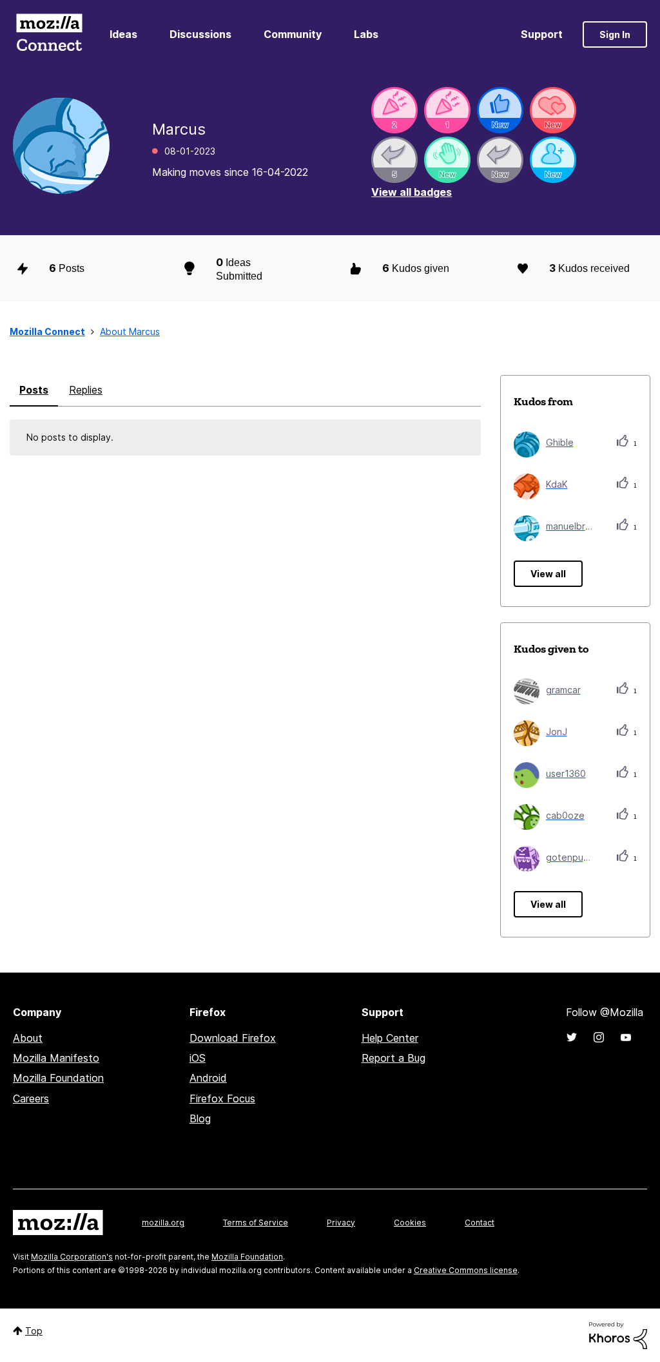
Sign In (614, 34)
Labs (366, 34)
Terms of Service (255, 1222)
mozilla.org (163, 1222)
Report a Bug (393, 1057)
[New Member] (553, 160)
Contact (479, 1222)
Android (208, 1077)
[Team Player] (500, 110)
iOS (197, 1057)
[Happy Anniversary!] (394, 110)
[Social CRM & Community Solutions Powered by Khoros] (618, 1334)
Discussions (200, 34)
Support (542, 34)
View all (548, 573)
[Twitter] (572, 1037)
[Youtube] (626, 1037)
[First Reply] (500, 160)
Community (293, 34)
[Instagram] (599, 1037)
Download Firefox (232, 1037)
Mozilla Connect (49, 34)
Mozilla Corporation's (72, 1256)
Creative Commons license (466, 1270)
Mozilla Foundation (58, 1077)
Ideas (123, 34)
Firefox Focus (222, 1098)
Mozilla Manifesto (56, 1057)
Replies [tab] (85, 389)
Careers (31, 1098)
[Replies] (394, 160)
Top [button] (34, 1330)
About (28, 1037)
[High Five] (553, 110)
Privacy (341, 1222)
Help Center (390, 1037)
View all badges (411, 192)
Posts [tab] (33, 389)
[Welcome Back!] (447, 160)
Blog (200, 1118)
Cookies (410, 1222)
